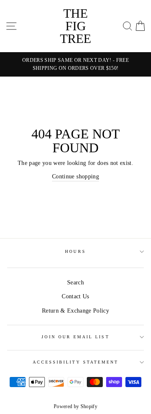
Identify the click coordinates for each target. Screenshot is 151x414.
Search (75, 282)
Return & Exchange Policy (75, 311)
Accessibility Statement (75, 362)
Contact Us (75, 296)
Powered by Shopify (75, 406)
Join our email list (75, 336)
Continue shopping (75, 176)
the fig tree (75, 25)
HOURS (75, 251)
